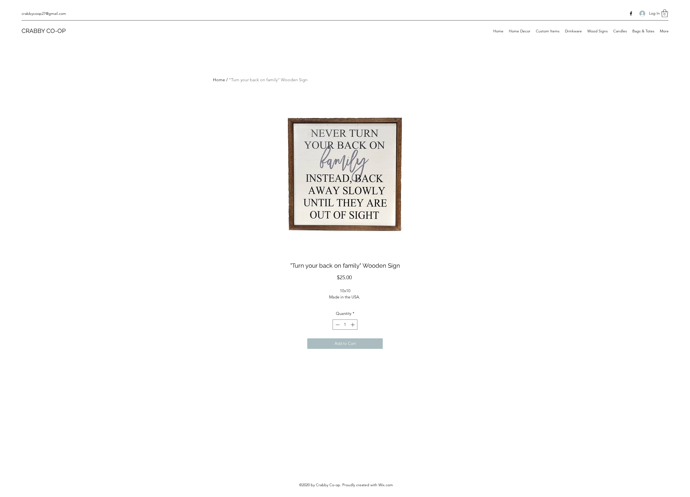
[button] (664, 13)
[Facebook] (631, 13)
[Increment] (353, 325)
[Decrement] (337, 325)
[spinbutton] (345, 325)
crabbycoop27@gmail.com (44, 13)
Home (219, 79)
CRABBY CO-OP (44, 30)
